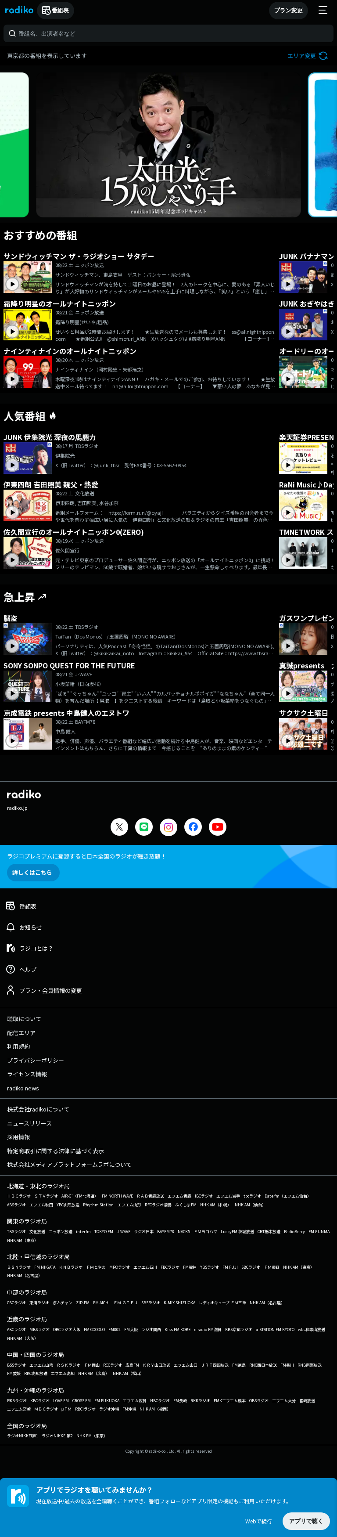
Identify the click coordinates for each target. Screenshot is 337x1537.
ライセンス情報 (27, 1074)
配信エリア (21, 1032)
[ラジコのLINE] (144, 828)
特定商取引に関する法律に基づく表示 (55, 1151)
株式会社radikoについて (38, 1109)
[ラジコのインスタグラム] (168, 827)
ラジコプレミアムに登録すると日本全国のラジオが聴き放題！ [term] (86, 856)
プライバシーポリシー (35, 1060)
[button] (308, 55)
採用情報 (18, 1137)
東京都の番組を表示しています (47, 55)
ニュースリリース (29, 1123)
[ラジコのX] (119, 828)
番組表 (60, 10)
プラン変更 (288, 10)
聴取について (24, 1018)
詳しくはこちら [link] (32, 872)
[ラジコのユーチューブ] (217, 828)
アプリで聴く (306, 1521)
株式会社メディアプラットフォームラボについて (69, 1164)
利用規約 (18, 1046)
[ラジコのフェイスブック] (193, 828)
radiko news (23, 1088)
